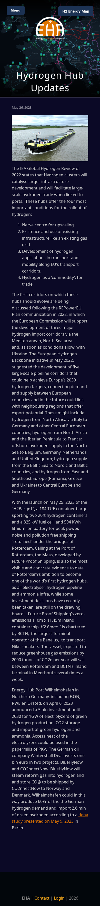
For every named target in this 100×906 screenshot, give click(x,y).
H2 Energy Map (75, 11)
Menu (16, 10)
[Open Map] (50, 48)
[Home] (50, 28)
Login (59, 898)
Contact (41, 898)
